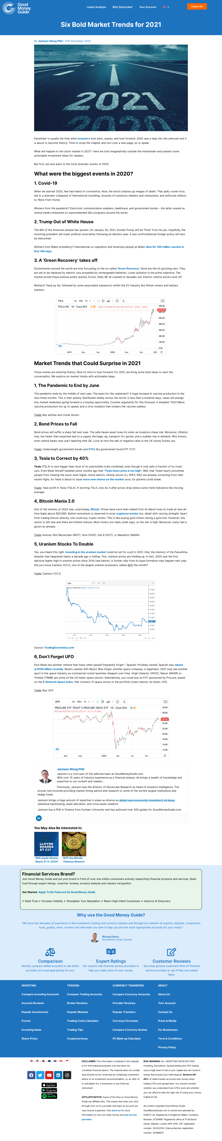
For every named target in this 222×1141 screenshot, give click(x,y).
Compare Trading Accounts (84, 994)
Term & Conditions (170, 1038)
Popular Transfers (124, 1012)
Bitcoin (95, 509)
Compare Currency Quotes (130, 1029)
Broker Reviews (77, 1003)
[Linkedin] (39, 818)
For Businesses (168, 1029)
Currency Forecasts (125, 1020)
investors (84, 138)
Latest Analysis (96, 7)
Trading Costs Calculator (83, 1020)
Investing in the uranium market (85, 552)
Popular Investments (35, 1012)
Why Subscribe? (122, 7)
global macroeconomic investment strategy (147, 800)
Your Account (147, 7)
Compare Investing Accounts (40, 994)
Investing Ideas (31, 1029)
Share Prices (30, 1038)
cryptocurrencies (127, 513)
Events (26, 1020)
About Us (164, 994)
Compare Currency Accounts (131, 994)
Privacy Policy (167, 1047)
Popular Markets (77, 1012)
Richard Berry (110, 936)
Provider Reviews (124, 1003)
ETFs (92, 449)
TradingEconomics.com (59, 647)
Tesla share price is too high (123, 470)
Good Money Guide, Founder (117, 940)
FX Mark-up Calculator (127, 1038)
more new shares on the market (103, 479)
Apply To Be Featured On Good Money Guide (66, 892)
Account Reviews (33, 1003)
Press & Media (167, 1020)
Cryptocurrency (77, 1038)
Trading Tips (75, 1029)
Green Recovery (128, 268)
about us (115, 1110)
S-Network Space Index (58, 681)
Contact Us (165, 1012)
